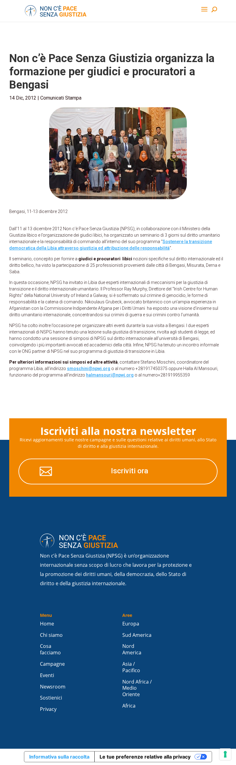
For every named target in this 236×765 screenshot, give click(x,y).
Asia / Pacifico (131, 667)
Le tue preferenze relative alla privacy (145, 757)
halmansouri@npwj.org (110, 375)
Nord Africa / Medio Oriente (137, 688)
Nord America (131, 649)
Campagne (52, 664)
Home (47, 624)
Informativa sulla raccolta (59, 757)
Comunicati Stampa (60, 98)
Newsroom (52, 687)
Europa (130, 624)
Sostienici (51, 698)
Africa (129, 706)
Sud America (136, 635)
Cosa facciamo (50, 649)
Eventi (47, 675)
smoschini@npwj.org (88, 368)
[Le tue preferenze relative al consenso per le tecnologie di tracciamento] (225, 754)
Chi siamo (51, 635)
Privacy (48, 709)
